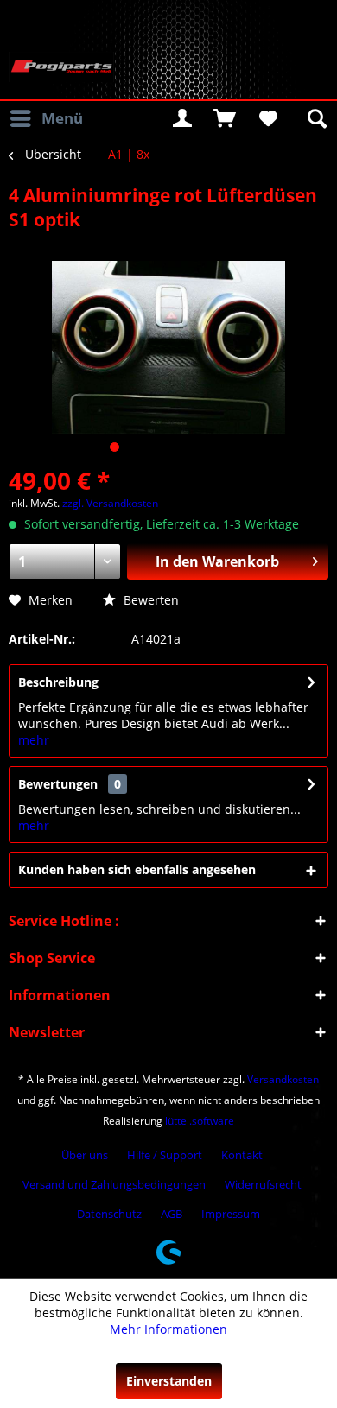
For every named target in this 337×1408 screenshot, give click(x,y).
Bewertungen (58, 784)
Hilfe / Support (164, 1155)
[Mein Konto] (182, 118)
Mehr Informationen (168, 1329)
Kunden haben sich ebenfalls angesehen (137, 869)
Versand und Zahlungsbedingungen (114, 1184)
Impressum (230, 1213)
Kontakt (242, 1155)
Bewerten (149, 600)
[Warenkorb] (224, 118)
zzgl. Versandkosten (110, 503)
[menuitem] (46, 118)
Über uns (84, 1155)
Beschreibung (58, 682)
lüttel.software (199, 1120)
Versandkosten (283, 1079)
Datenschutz (109, 1213)
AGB (171, 1213)
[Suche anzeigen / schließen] (315, 118)
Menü (62, 118)
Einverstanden (169, 1381)
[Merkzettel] (267, 118)
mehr (33, 740)
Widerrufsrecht (263, 1184)
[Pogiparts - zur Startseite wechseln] (61, 67)
